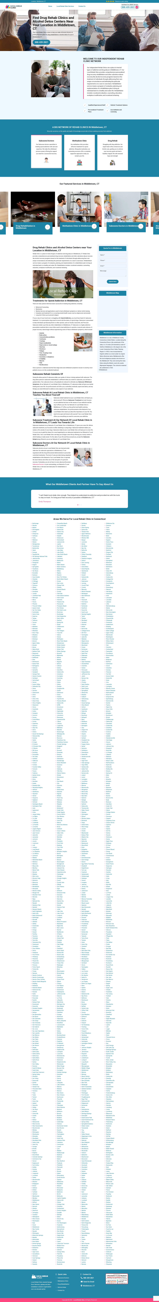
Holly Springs (85, 763)
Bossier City (60, 1068)
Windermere (60, 643)
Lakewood (84, 890)
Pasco (108, 1190)
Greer (107, 680)
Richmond (35, 996)
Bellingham (109, 1153)
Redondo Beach (36, 987)
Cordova (108, 732)
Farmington (84, 635)
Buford (59, 663)
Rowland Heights (37, 1008)
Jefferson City (85, 674)
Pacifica (34, 934)
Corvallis (108, 538)
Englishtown (85, 868)
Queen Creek (36, 608)
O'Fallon (59, 934)
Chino (34, 697)
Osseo (83, 647)
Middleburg (60, 569)
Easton (108, 585)
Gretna (59, 1076)
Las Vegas (84, 981)
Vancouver (109, 1212)
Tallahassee (60, 626)
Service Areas (62, 1287)
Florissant (84, 670)
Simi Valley (35, 1064)
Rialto (34, 994)
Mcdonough (60, 732)
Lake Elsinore (36, 831)
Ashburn (108, 1070)
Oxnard (34, 932)
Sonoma (34, 1066)
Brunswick (84, 1159)
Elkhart (59, 981)
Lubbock (108, 905)
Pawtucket (109, 651)
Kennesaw (60, 717)
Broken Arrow (85, 1258)
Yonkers (83, 1153)
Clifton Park (84, 1010)
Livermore (35, 843)
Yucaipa (34, 1146)
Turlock (34, 1097)
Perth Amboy (85, 921)
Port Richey (60, 608)
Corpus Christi (110, 822)
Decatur (59, 686)
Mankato (83, 639)
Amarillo (108, 779)
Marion (59, 822)
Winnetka (35, 1136)
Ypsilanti (83, 622)
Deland (34, 1260)
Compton (35, 713)
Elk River (84, 633)
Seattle (108, 1200)
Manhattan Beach (37, 860)
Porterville (35, 969)
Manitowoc (109, 1239)
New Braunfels (110, 926)
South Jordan (110, 1051)
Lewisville (109, 901)
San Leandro (36, 1033)
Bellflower (35, 657)
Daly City (35, 727)
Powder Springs (61, 744)
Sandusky (84, 1235)
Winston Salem (85, 818)
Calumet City (60, 868)
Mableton (59, 727)
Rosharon (109, 963)
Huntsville (109, 874)
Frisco (108, 857)
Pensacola (60, 604)
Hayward (34, 793)
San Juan (108, 977)
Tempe (34, 618)
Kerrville (108, 884)
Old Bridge (84, 915)
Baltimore (60, 1192)
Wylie (107, 1008)
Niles (83, 597)
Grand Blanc (84, 567)
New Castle (35, 1229)
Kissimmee (60, 548)
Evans (58, 694)
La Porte (59, 998)
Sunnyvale (35, 1080)
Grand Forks (84, 824)
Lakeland (59, 556)
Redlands (35, 985)
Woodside (84, 1150)
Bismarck (84, 820)
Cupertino (35, 723)
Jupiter (59, 544)
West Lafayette (61, 1020)
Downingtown (110, 583)
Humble (108, 872)
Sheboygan (109, 1254)
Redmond (109, 556)
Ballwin (83, 659)
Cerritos (34, 690)
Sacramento (35, 1010)
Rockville (59, 1264)
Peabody (59, 1163)
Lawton (83, 1262)
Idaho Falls (60, 833)
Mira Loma (35, 876)
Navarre (59, 575)
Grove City (84, 1186)
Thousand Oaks (36, 1089)
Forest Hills (84, 1029)
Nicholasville (60, 1056)
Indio (33, 808)
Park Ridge (60, 944)
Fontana (34, 765)
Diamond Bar (36, 736)
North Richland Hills (111, 928)
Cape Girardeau (85, 661)
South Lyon (84, 612)
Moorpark (35, 888)
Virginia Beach (110, 1138)
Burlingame (35, 666)
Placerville (35, 961)
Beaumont (35, 653)
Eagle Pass (109, 841)
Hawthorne (35, 791)
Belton (108, 793)
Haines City (60, 531)
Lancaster (35, 837)
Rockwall (108, 959)
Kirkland (108, 1169)
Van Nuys (35, 1109)
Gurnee (59, 905)
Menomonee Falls (111, 1241)
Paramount (35, 944)
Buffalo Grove (61, 866)
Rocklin (34, 1000)
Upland (34, 1103)
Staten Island (85, 1126)
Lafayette (60, 1000)
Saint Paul (84, 653)
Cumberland (60, 1208)
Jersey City (84, 886)
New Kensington (111, 612)
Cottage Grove (85, 630)
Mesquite (109, 915)
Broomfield (35, 1155)
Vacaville (35, 1105)
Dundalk (59, 1212)
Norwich (34, 1206)
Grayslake (60, 903)
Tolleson (34, 620)
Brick (82, 847)
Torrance (34, 1091)
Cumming (59, 678)
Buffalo (83, 1006)
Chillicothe (84, 1163)
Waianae (59, 802)
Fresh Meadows (86, 1033)
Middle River (60, 1245)
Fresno (34, 771)
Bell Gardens (36, 655)
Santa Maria (35, 1058)
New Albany (60, 1006)
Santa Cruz (35, 1056)
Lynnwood (109, 1177)
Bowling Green (61, 1035)
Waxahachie (109, 1004)
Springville (109, 1056)
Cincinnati (84, 1165)
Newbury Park (36, 905)
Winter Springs (61, 651)
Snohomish (109, 1204)
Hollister (34, 802)
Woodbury (84, 956)
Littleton (34, 1171)
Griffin (58, 705)
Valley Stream (85, 1134)
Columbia (59, 1206)
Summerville (109, 701)
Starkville (84, 711)
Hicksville (84, 1039)
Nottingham (60, 1247)
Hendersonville (85, 756)
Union (83, 942)
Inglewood (35, 810)
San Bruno (35, 1016)
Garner (83, 746)
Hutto (107, 876)
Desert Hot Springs (38, 734)
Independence (85, 672)
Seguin (108, 983)
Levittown (84, 1056)
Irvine (34, 812)
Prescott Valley (36, 606)
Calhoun (59, 666)
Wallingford (35, 1216)
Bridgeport (35, 1183)
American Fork (110, 1010)
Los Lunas (84, 973)
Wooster (83, 1249)
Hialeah (59, 536)
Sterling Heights (86, 614)
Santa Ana (35, 1049)
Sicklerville (84, 932)
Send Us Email (88, 1282)
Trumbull (34, 1214)
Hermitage (109, 740)
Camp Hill (109, 571)
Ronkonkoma (85, 1109)
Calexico (34, 668)
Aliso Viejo (35, 633)
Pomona (34, 965)
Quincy (59, 1169)
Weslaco (108, 1006)
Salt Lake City (110, 1047)
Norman (83, 1264)
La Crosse (109, 1235)
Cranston (108, 647)
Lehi (107, 1027)
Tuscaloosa (35, 546)
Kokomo (59, 996)
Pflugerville (109, 936)
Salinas (34, 1012)
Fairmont (108, 1258)
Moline (59, 919)
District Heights (61, 1210)
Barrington (60, 855)
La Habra (35, 816)
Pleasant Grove (110, 1037)
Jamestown (84, 1051)
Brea (33, 659)
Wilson (83, 816)
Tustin (34, 1099)
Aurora (34, 1150)
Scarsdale (84, 1115)
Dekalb (59, 884)
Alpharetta (60, 655)
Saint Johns (60, 618)
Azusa (34, 647)
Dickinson (109, 837)
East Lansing (85, 562)
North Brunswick (86, 913)
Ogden (108, 1033)
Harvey (59, 1078)
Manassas (109, 1113)
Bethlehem (109, 567)
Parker (34, 1177)
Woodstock (60, 777)
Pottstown (109, 622)
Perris (34, 950)
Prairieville (60, 1101)
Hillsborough (85, 876)
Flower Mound (110, 849)
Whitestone (84, 1146)
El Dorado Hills (36, 746)
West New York (85, 950)
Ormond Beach (61, 589)
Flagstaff (35, 583)
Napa (33, 899)
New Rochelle (85, 1080)
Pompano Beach (61, 606)
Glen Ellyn (60, 897)
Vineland (83, 946)
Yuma (34, 624)
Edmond (83, 1260)
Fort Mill (108, 674)
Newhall (34, 907)
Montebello (35, 886)
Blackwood (84, 843)
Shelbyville (109, 769)
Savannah (59, 752)
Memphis (109, 758)
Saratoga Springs (86, 1113)
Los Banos (35, 853)
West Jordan (109, 1060)
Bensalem (109, 564)
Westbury (84, 1144)
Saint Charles (85, 684)
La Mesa (34, 820)
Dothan (34, 531)
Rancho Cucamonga (38, 977)
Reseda (34, 992)
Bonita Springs (36, 1243)
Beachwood (84, 1157)
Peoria (34, 602)
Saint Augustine (61, 616)
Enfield (34, 1190)
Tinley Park (60, 963)
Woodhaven (84, 1148)
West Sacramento (37, 1126)
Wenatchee (109, 1216)
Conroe (108, 814)
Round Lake (60, 954)
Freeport (83, 1031)
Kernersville (84, 773)
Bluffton (108, 661)
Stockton (35, 1076)
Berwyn (59, 860)
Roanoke (108, 956)
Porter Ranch (36, 967)
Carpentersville (61, 872)
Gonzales (59, 1074)
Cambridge (60, 1122)
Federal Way (109, 1163)
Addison (59, 849)
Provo (108, 1039)
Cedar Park (109, 808)
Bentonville (35, 548)
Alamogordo (85, 959)
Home (50, 6)
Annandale (109, 1066)
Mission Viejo (36, 878)
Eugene (108, 540)
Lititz (107, 604)
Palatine (59, 942)
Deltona (34, 1262)
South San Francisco (38, 1072)
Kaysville (108, 1023)
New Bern (84, 796)
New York (84, 1082)
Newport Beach (36, 909)
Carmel (59, 975)
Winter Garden (61, 645)
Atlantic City (84, 837)
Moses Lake (109, 1183)
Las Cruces (84, 971)
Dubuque (59, 818)
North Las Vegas (86, 983)
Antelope (35, 639)
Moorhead (84, 645)
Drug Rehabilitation (63, 1284)
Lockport (59, 915)
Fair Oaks (35, 756)
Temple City (35, 1086)
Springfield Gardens (87, 1124)
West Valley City (111, 1062)
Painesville (84, 1225)
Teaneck (83, 936)
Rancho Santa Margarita (39, 981)
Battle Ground (110, 1148)
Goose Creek (110, 676)
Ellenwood (60, 692)
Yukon (108, 529)
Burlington (84, 725)
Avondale (35, 573)
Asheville (84, 723)
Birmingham (35, 529)
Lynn (58, 1148)
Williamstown (85, 954)
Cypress (34, 725)
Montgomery (36, 544)
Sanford (59, 620)
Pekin (58, 946)
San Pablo (35, 1039)
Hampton (59, 709)
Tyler (107, 998)
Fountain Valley (36, 767)
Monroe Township (86, 899)
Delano (34, 732)
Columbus (60, 674)
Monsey (83, 1074)
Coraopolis (109, 581)
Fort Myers (60, 527)
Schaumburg (60, 956)
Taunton (59, 1179)
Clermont (35, 1256)
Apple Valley (36, 643)
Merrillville (60, 1002)
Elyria (83, 1177)
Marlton (83, 895)
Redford (83, 604)
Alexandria (109, 1064)
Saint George (110, 1045)
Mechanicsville (110, 1115)
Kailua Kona (60, 789)
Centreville (109, 1076)
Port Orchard (109, 1192)
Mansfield (109, 909)
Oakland (34, 921)
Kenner (59, 1080)
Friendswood (110, 855)
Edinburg (108, 843)
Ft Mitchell (60, 1043)
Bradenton (35, 1247)
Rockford (84, 608)
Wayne (83, 948)
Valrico (59, 635)
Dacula (59, 680)
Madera (34, 857)
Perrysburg (84, 1227)
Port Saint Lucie (61, 610)
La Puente (35, 824)
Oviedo (59, 591)
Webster (83, 1140)
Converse (109, 816)
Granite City (60, 901)
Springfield (60, 959)
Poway (34, 971)
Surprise (34, 616)
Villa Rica (59, 771)
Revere (59, 1171)
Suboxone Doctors (63, 1278)
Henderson (60, 1047)
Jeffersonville (61, 994)
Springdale (35, 567)
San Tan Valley (36, 610)
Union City (35, 1101)
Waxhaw (83, 812)
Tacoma (108, 1210)
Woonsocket (109, 655)
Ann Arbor (84, 546)
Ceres (34, 688)
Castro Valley (36, 684)
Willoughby (84, 1247)
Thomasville (85, 808)
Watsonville (35, 1122)
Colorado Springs (37, 1157)
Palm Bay (59, 593)
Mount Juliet (109, 760)
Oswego (59, 940)
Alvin (107, 777)
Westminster (36, 1128)
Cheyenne (109, 1264)
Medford (59, 1155)
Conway (34, 552)
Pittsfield (59, 1165)
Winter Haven (61, 647)
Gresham (108, 544)
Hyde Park (60, 1138)
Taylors (108, 705)
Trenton (83, 618)
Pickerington (85, 1229)
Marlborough (60, 1153)
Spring (108, 985)
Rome (58, 748)
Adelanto (35, 626)
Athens (59, 657)
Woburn (59, 1186)
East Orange (85, 860)
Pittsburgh (109, 620)
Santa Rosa (35, 1060)
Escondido (35, 754)
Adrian (83, 544)
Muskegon (84, 593)
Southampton (110, 628)
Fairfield (34, 758)
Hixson (108, 742)
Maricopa (35, 597)
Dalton (59, 684)
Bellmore (84, 998)
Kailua (58, 787)
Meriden (34, 1198)
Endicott (83, 1020)
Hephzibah (60, 711)
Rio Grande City (110, 954)
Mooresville (84, 787)
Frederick (59, 1225)
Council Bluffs (61, 814)
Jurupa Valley (36, 814)
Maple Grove (85, 641)
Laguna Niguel (36, 829)
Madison (34, 540)
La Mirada (35, 822)
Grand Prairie (110, 864)
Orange (34, 930)
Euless (108, 847)
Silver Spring (85, 527)
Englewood (35, 1163)
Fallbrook (35, 760)
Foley (34, 538)
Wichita (59, 1033)
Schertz (108, 981)
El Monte (35, 748)
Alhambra (35, 630)
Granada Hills (36, 785)
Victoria (108, 1000)
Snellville (59, 756)
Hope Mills (84, 765)
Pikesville (60, 1258)
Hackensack (85, 874)
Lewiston (59, 835)
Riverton (108, 1041)
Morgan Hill (35, 893)
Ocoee (59, 581)
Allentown (109, 562)
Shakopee (84, 655)
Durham (83, 738)
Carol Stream (60, 870)
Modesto (35, 880)
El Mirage (35, 581)
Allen (107, 775)
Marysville (35, 866)
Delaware (84, 1173)
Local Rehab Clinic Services (65, 6)
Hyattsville (60, 1237)
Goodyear (35, 591)
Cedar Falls (60, 810)
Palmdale (35, 938)
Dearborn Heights (86, 558)
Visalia (34, 1115)
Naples (59, 573)
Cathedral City (36, 686)
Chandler (34, 579)
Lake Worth (60, 552)
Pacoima (34, 936)
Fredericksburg (110, 1093)
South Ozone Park (86, 1117)
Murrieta (34, 897)
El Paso (108, 845)
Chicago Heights (61, 878)
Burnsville (84, 628)
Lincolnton (84, 781)
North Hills (35, 913)
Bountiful (108, 1012)
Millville (83, 897)
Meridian (59, 837)
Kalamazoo (84, 581)
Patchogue (84, 1093)
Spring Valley (36, 1074)
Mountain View (36, 895)
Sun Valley (35, 1078)
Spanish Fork (110, 1053)
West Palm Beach (62, 641)
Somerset (84, 934)
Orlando (59, 587)
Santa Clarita (36, 1053)
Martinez (35, 864)
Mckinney (109, 913)
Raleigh (83, 800)
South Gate (35, 1070)
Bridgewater (85, 851)
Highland (34, 800)
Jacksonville (36, 558)
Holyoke (59, 1136)
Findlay (83, 1183)
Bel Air (59, 1194)
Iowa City (59, 820)
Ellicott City (60, 1219)
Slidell (59, 1103)
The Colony (109, 994)
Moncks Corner (110, 688)
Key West (60, 546)
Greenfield (60, 987)
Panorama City (36, 942)
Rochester (84, 606)
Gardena (34, 777)
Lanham (59, 1239)
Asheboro (84, 721)
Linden (83, 893)
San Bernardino (36, 1014)
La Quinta (35, 827)
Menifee (34, 868)
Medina (83, 1210)
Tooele (108, 1058)
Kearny (83, 888)
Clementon (84, 853)
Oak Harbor (109, 1186)
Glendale (34, 589)
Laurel (59, 1241)
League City (109, 897)
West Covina (36, 1124)
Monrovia (35, 882)
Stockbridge (60, 760)
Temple (108, 990)
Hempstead (84, 1037)
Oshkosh (108, 1252)
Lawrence (60, 1142)
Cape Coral (35, 1252)
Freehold (84, 872)
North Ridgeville (86, 1223)
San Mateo (35, 1037)
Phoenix (34, 604)
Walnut (34, 1120)
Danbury (34, 1188)
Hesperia (35, 798)
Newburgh (60, 1008)
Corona (34, 717)
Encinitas (35, 752)
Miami (59, 562)
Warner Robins (61, 773)
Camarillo (35, 670)
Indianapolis (60, 992)
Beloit (107, 1223)
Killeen (108, 886)
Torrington (35, 1212)
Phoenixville (109, 618)
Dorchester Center (62, 1126)
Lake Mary (60, 550)
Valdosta (59, 769)
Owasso (108, 525)
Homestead (60, 540)
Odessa (108, 930)
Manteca (34, 862)
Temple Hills (85, 531)
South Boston (61, 1177)
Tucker (59, 767)
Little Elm (109, 903)
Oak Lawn (60, 936)
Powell (83, 1231)
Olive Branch (85, 705)
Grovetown (60, 707)
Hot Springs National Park (39, 556)
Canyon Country (36, 676)
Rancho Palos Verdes (38, 979)
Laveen (34, 593)
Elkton (59, 1216)
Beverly (59, 1113)
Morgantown (109, 1260)
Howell (83, 575)
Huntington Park (37, 806)
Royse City (109, 969)
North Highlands (37, 911)
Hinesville (60, 713)
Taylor (83, 616)
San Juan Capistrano (38, 1031)
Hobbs (83, 969)
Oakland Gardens (86, 1089)
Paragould (35, 562)
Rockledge (60, 614)
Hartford (34, 1194)
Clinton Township (86, 554)
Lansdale (108, 600)
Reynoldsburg (85, 1233)
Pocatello (60, 841)
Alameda (34, 628)
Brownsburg (60, 973)
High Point (84, 760)
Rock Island (60, 950)
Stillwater (84, 657)
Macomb (84, 589)
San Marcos (35, 1035)
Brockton (59, 1120)
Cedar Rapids (61, 812)
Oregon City (109, 552)
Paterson (84, 919)
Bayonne (83, 839)
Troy (82, 1130)
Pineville (59, 1099)
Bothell (108, 1157)
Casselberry (35, 1254)
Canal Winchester (86, 1161)
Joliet (58, 909)
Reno (82, 985)
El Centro (35, 744)
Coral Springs (36, 1258)
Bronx (83, 1002)
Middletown (35, 1200)
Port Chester (85, 1095)
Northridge (35, 917)
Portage (59, 1014)
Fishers (59, 983)
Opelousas (60, 1097)
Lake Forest (35, 833)
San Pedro (35, 1041)
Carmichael (35, 680)
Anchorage (35, 523)
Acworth (59, 653)
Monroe (59, 1091)
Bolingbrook (60, 864)
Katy (107, 880)
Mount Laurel (85, 903)
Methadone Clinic (63, 1281)
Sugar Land (109, 987)
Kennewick (109, 1165)
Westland (84, 620)
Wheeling (59, 967)
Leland (83, 775)
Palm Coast (60, 597)
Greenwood (60, 990)
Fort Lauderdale (61, 525)
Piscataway (84, 923)
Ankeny (59, 806)
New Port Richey (62, 577)
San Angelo (109, 971)
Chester (108, 1084)
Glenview (59, 899)
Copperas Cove (110, 820)
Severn (83, 525)
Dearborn (84, 556)
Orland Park (60, 938)
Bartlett (59, 857)
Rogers (34, 564)
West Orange (85, 952)
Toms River (84, 938)
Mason (83, 1206)
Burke (107, 1074)
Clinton (59, 1202)
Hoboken (84, 878)
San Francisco (36, 1025)
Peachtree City (61, 740)
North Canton (85, 1221)
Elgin (58, 888)
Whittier (34, 1130)
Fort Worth (109, 853)
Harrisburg (109, 591)
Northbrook (60, 932)
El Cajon (34, 742)
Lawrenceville (61, 719)
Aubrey (108, 783)
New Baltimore (85, 595)
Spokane (108, 1208)
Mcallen (108, 911)
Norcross (59, 738)
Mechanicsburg (110, 606)
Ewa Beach (60, 781)
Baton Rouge (60, 1066)
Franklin (108, 734)
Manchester (35, 1196)
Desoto (108, 835)
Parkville (59, 1254)
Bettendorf (60, 808)
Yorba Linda (35, 1142)
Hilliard (83, 1190)
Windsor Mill (85, 538)
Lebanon (83, 1198)
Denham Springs (61, 1072)
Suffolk (108, 1136)
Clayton (83, 734)
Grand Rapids (85, 569)
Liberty (83, 680)
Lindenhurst (84, 1058)
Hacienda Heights (37, 787)
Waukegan (60, 965)
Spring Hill (60, 622)
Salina (58, 1031)
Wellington (60, 639)
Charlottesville (110, 1080)
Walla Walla (109, 1214)
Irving (107, 878)
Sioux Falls (109, 709)
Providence (109, 653)
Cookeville (109, 730)
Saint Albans (85, 1111)
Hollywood (60, 538)
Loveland (35, 1175)
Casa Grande (36, 577)
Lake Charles (61, 1084)
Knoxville (108, 750)
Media (108, 608)
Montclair (35, 884)
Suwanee (59, 765)
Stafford (108, 1130)
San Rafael (35, 1043)
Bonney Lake (110, 1155)
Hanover (108, 589)
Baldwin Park (36, 651)
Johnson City (110, 746)
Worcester (60, 1188)
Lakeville (84, 637)
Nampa (59, 839)
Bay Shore (84, 996)
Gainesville (60, 529)
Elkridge (59, 1214)
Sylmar (34, 1082)
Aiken (107, 657)
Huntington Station (86, 1043)
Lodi (33, 845)
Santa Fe (84, 977)
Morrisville (84, 791)
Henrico (108, 1103)
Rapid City (109, 707)
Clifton (83, 855)
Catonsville (60, 1200)
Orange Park (60, 585)
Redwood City (36, 990)
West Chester (85, 1243)
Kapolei (59, 793)
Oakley (34, 923)
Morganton (84, 789)
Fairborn (83, 1179)
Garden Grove (36, 775)
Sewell (83, 930)
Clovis (34, 707)
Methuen (59, 1157)
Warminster (109, 635)
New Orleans (60, 1095)
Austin (108, 785)
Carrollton (60, 670)
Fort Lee (83, 870)
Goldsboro (84, 750)
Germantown (60, 1229)
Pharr (107, 938)
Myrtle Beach (110, 692)
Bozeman (84, 715)
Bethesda (60, 1196)
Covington (60, 676)
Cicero (59, 880)
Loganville (60, 725)
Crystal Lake (60, 882)
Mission (108, 921)
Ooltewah (109, 767)
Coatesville (109, 577)
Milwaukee (109, 1243)
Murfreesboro (110, 763)
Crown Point (60, 979)
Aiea (58, 779)
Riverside (35, 998)
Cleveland (84, 1167)
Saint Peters (85, 688)
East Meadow (85, 1014)
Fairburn (59, 697)
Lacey (108, 1171)
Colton (34, 711)
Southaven (84, 709)
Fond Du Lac (109, 1229)
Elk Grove (35, 750)
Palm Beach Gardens (63, 595)
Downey (34, 738)
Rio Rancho (84, 975)
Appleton (108, 1221)
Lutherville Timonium (63, 1243)
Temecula (35, 1084)
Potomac (59, 1260)
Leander (108, 899)
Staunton (108, 1132)
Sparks (83, 987)
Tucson (34, 622)
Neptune (83, 905)
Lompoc (34, 847)
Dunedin (34, 1264)
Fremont (34, 769)
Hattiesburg (84, 699)
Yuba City (35, 1144)
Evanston (59, 895)
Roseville (35, 1006)
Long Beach (35, 849)
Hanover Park (61, 907)
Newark (34, 903)
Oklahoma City (110, 523)
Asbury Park (85, 835)
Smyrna (59, 754)
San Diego (35, 1020)
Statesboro (60, 758)
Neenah (108, 1245)
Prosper (108, 946)
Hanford (34, 789)
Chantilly (108, 1078)
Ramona (34, 973)
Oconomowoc (110, 1249)
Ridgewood (84, 1103)
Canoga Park (36, 674)
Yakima (108, 1219)
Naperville (60, 926)
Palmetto (59, 600)
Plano (107, 940)
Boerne (108, 796)
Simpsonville (110, 697)
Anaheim (34, 637)
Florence (34, 585)
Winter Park (60, 649)
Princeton (84, 928)
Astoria (83, 990)
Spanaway (109, 1206)
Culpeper (108, 1089)
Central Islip (84, 1008)
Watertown (60, 1181)
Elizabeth (84, 866)
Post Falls (60, 843)
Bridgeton (84, 849)
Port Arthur (109, 942)
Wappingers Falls (86, 1136)
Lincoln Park (85, 585)
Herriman (108, 1020)
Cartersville (60, 672)
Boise (58, 827)
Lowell (59, 1146)
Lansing (83, 583)
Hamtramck (84, 571)
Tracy (33, 1093)
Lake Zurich (60, 913)
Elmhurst (59, 890)
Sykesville (84, 529)
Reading (108, 626)
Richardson (109, 950)
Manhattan (60, 1027)
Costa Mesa (35, 719)
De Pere (108, 1225)
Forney (108, 851)
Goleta (34, 783)
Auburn (34, 527)
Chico (34, 694)
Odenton (59, 1249)
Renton (108, 1198)
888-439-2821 (128, 7)
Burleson (108, 802)
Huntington (84, 1041)
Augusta (59, 661)
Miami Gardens (61, 567)
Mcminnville (109, 548)
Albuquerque (85, 961)
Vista (33, 1117)
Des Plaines (60, 886)
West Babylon (85, 1142)
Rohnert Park (36, 1002)
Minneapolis (85, 643)
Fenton (83, 564)
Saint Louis (84, 686)
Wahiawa (59, 800)
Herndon (108, 1105)
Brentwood (35, 661)
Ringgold (59, 746)
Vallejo (34, 1107)
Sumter (108, 703)
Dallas (59, 682)
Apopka (34, 1237)
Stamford (35, 1210)
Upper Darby (109, 633)
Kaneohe (59, 791)
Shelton (34, 1208)
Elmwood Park (61, 893)
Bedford (108, 791)
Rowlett (108, 967)
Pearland (108, 934)
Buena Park (35, 663)
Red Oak (108, 948)
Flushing (83, 1027)
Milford (34, 1202)
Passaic (83, 917)
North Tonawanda (86, 1086)
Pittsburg (35, 956)
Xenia (83, 1252)
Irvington (84, 882)
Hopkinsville (60, 1049)
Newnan (59, 736)
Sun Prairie (109, 1256)
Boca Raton (35, 1241)
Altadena (34, 635)
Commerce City (36, 1159)
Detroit (83, 560)
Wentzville (84, 692)
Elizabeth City (85, 740)
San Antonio (109, 973)
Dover (34, 1225)
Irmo (107, 682)
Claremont (35, 705)
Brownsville (109, 798)
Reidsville (84, 802)
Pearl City (60, 798)
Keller (107, 882)
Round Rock (109, 965)
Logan (108, 1029)
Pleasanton (35, 963)
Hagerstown (60, 1235)
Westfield (60, 1023)
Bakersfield (35, 649)
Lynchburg (109, 1111)
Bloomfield (84, 845)
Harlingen (109, 868)
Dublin (34, 740)
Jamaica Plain (61, 1140)
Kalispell (84, 717)
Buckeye (34, 575)
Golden (34, 1167)
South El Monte (36, 1068)
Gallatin (108, 736)
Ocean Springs (85, 703)
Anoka (83, 626)
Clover (108, 666)
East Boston (60, 1128)
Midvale (108, 1031)
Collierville (109, 725)
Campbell (35, 672)
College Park (60, 1204)
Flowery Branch (61, 701)
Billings (83, 713)
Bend (107, 536)
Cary (82, 727)
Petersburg (109, 1122)
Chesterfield (85, 663)
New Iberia (60, 1093)
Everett (59, 1130)
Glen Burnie (60, 1231)
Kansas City (84, 678)
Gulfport (83, 697)
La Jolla (34, 818)
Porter (108, 944)
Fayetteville (35, 554)
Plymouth (59, 1167)
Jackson (83, 579)
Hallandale (60, 534)
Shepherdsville (61, 1062)
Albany (108, 531)
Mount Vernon (85, 1076)
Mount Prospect (61, 921)
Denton (108, 833)
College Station (110, 812)
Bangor (83, 540)
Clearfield (109, 1014)
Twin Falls (60, 847)
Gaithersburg (60, 1227)
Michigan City (61, 1004)
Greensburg (109, 587)
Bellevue (108, 1150)
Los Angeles (36, 851)
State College (110, 630)
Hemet (34, 796)
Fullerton (34, 773)
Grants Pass (109, 542)
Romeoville (60, 952)
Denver (34, 1161)
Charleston (109, 663)
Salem (59, 1173)
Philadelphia (109, 616)
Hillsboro (108, 546)
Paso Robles (36, 948)
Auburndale (35, 1239)
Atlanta (59, 659)
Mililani (59, 796)
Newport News (110, 1120)
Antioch (34, 641)
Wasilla (34, 525)
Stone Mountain (61, 763)
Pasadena (35, 946)
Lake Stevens (110, 1173)
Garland (108, 860)
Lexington (60, 1051)
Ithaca (83, 1045)
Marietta (59, 730)
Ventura (34, 1111)
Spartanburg (109, 699)
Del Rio (108, 831)
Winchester (35, 1134)
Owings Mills (61, 1252)
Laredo (108, 895)
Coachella (35, 709)
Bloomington (60, 862)
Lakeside (35, 835)
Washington (35, 1221)
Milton (59, 571)
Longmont (35, 1173)
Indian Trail (84, 769)
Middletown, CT (41, 1)
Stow (82, 1237)
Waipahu (59, 804)
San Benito (109, 975)
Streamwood (60, 961)
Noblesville (60, 1010)
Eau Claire (109, 1227)
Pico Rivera (35, 954)
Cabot (34, 550)
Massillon (84, 1208)
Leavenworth (60, 1025)
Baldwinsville (85, 994)
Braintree (59, 1115)
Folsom (34, 763)
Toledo (83, 1239)
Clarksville (109, 721)
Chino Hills (35, 699)
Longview (109, 1175)
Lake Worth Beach (62, 554)
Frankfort (59, 1041)
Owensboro (60, 1058)
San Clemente (36, 1018)
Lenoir (83, 777)
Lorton (108, 1109)
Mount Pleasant (86, 591)
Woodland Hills (36, 1140)
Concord (34, 715)
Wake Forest (85, 810)
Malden (59, 1150)
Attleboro (59, 1111)
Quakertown (109, 624)
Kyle (107, 890)
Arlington (108, 713)
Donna (108, 839)
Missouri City (110, 923)
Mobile (34, 542)
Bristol (34, 1186)
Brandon (34, 1249)
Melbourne (60, 560)
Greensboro (84, 752)
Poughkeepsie (85, 1097)
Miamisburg (84, 1214)
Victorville (35, 1113)
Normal (59, 930)
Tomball (108, 996)
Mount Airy (84, 793)
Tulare (34, 1095)
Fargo (83, 822)
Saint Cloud (84, 651)
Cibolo (108, 810)
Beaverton (109, 534)
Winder (59, 775)
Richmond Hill (85, 1101)
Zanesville (84, 1254)
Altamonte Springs (37, 1235)
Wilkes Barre (109, 641)
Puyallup (108, 1194)
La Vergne (109, 752)
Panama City (60, 602)
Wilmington (35, 1132)
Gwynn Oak (60, 1233)
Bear (33, 1223)
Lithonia (59, 723)
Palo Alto (35, 940)
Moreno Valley (36, 890)
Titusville (59, 633)
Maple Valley (110, 1179)
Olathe (59, 1029)
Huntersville (84, 767)
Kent (82, 1192)
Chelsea (59, 1124)
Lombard (59, 917)
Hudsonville (84, 577)
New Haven (35, 1204)
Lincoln (34, 841)
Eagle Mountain (110, 1018)
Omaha (83, 831)
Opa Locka (60, 583)
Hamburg (84, 1035)
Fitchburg (59, 1132)
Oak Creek (109, 1247)
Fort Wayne (60, 985)
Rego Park (84, 1099)
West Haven (35, 1219)
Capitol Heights (61, 1198)
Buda (107, 800)
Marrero (59, 1086)
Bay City (83, 548)
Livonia (83, 587)
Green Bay (109, 1233)
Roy (107, 1043)
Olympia (108, 1188)
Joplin (83, 676)
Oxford (83, 707)
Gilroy (34, 779)
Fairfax (108, 1091)
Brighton (34, 1153)
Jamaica (83, 1049)
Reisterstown (61, 1262)
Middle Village (85, 1068)
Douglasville (60, 688)
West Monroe (61, 1107)
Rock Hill (108, 694)
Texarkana (35, 569)
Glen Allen (109, 1097)
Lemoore (35, 839)
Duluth (59, 690)
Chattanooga (109, 719)
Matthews (84, 783)
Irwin (107, 595)
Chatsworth (35, 692)
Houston (108, 870)
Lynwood (35, 855)
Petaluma (35, 952)
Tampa (59, 628)
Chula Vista (35, 701)
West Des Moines (62, 824)
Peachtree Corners (62, 742)
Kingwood (109, 888)
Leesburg (60, 558)
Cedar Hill (109, 806)
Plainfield (59, 948)
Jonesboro (35, 560)
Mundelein (60, 923)
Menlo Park (35, 870)
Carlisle (108, 575)
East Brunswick (85, 857)
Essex (59, 1221)
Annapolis (60, 1190)
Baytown (108, 787)
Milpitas (34, 874)
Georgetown (60, 1045)
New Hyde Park (86, 1078)
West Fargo (84, 827)
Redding (34, 983)
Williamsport (109, 643)
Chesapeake (109, 1082)
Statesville (84, 806)
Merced (34, 872)
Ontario (34, 928)
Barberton (84, 1155)
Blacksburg (109, 1072)
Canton (59, 668)
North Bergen (85, 911)
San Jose (35, 1029)
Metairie (59, 1089)
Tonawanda (84, 1128)
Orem (107, 1035)
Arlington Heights (62, 851)
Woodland (35, 1138)
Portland (108, 554)
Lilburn (59, 721)
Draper (108, 1016)
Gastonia (84, 748)
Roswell (59, 750)
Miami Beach (60, 564)
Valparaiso (60, 1018)
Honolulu (59, 785)
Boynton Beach (36, 1245)
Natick (59, 1159)
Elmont (83, 1018)
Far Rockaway (85, 1025)
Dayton (83, 1171)
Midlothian (109, 919)
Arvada (34, 1148)
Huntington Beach (37, 804)
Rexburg (59, 845)
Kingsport (109, 748)
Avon (58, 969)
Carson (34, 682)
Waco (107, 1002)
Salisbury (84, 523)
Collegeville (109, 579)
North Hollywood (37, 915)
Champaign (60, 874)
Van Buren (35, 571)
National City (36, 901)
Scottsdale (35, 612)
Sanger (34, 1047)
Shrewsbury (60, 1175)
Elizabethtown (61, 1037)
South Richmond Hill (87, 1120)
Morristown (84, 901)
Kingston (84, 1053)
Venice (59, 637)
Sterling (108, 1134)
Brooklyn (84, 1004)
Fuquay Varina (85, 744)
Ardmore (83, 1256)
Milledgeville (61, 734)
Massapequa (85, 1066)
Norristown (109, 614)
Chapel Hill (84, 730)
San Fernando (36, 1023)
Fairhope (34, 536)
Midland (108, 917)
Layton (108, 1025)
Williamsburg (110, 1140)
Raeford (83, 798)
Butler (107, 569)
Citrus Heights (36, 703)
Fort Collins (35, 1165)
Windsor (34, 1181)
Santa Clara (35, 1051)
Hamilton (84, 1188)
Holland (83, 573)
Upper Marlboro (86, 534)
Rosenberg (109, 961)
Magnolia (108, 907)
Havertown (109, 593)
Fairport (83, 1023)
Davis (34, 730)
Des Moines (60, 816)
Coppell (108, 818)
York (107, 645)
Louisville (60, 1053)
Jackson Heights (86, 1047)
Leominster (60, 1144)
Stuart (58, 624)
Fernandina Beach (62, 523)
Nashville (108, 765)
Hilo (58, 783)
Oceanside (35, 926)
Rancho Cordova (37, 975)
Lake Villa (60, 911)
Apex (82, 719)
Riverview (60, 612)
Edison (83, 862)
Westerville (84, 1245)
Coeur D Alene (61, 831)
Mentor (83, 1212)
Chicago (59, 876)
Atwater (34, 645)
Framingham (60, 1134)
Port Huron (84, 602)
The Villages (60, 630)
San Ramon (35, 1045)
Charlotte (84, 732)
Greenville (84, 754)
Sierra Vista (35, 614)
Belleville (84, 550)
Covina (34, 721)
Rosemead (35, 1004)
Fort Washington (61, 1223)
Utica (82, 1132)
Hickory (83, 758)
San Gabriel (35, 1027)
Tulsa (107, 527)
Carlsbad (35, 678)
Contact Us (82, 6)
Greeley (34, 1169)
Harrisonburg (110, 1101)
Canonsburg (109, 573)
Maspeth (84, 1064)
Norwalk (34, 919)
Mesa (34, 600)
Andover (59, 1109)
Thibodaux (60, 1105)
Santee (34, 1062)
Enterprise (35, 534)
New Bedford (61, 1161)
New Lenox (60, 928)
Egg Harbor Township (87, 864)
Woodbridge (109, 1142)
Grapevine (109, 866)
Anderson (109, 659)
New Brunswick (85, 907)
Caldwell (59, 829)
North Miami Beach (62, 579)
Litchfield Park (36, 595)
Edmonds (109, 1159)
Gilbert (34, 587)
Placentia (35, 959)
